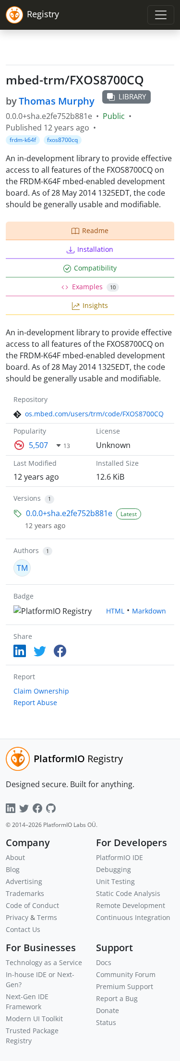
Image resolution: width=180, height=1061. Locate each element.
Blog (13, 869)
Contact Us (23, 929)
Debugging (113, 869)
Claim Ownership (41, 691)
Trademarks (25, 893)
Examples (94, 286)
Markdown (149, 610)
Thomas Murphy (57, 100)
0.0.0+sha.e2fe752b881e (69, 513)
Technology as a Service (44, 962)
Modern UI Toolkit (34, 1018)
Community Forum (126, 974)
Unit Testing (115, 881)
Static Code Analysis (128, 893)
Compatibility (95, 267)
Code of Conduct (32, 905)
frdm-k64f (23, 140)
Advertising (24, 881)
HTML (115, 610)
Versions (27, 498)
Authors (26, 550)
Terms (47, 917)
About (15, 857)
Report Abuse (35, 702)
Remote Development (130, 905)
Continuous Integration (133, 917)
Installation (95, 249)
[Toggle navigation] (160, 14)
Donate (107, 1010)
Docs (103, 962)
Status (106, 1022)
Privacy (17, 917)
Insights (95, 305)
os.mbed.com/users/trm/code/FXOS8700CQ (94, 413)
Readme (95, 230)
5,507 (38, 445)
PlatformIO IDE (119, 857)
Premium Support (124, 986)
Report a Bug (117, 998)
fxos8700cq (62, 140)
